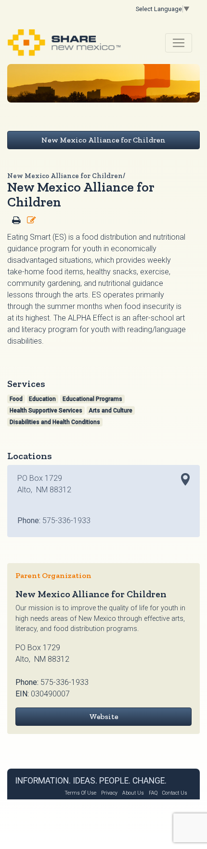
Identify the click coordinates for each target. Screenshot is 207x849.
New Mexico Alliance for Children (103, 139)
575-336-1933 (64, 682)
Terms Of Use (80, 793)
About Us (133, 793)
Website (103, 716)
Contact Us (174, 793)
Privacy (109, 793)
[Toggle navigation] (178, 42)
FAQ (153, 793)
